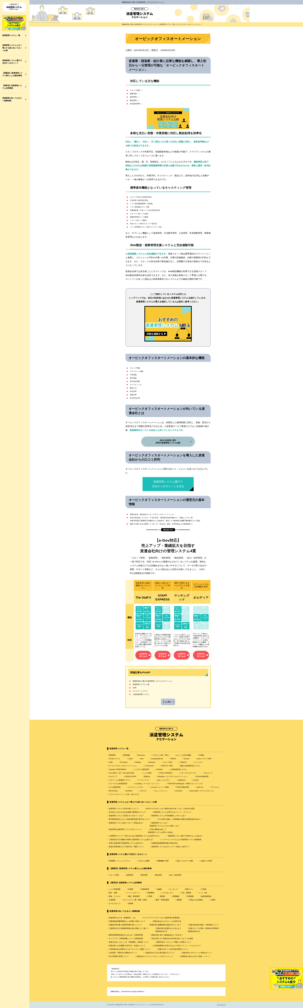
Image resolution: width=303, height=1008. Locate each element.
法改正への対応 (206, 861)
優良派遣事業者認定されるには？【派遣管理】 (126, 935)
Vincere (186, 759)
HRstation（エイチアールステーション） (173, 776)
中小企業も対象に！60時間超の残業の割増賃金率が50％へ (180, 819)
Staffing (138, 762)
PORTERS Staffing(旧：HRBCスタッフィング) (185, 784)
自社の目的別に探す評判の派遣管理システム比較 (168, 441)
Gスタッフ (208, 773)
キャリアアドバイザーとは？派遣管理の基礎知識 (161, 918)
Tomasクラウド (114, 759)
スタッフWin (167, 762)
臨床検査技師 (206, 896)
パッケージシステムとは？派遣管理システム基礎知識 (181, 839)
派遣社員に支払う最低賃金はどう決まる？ (167, 935)
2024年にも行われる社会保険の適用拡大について (127, 812)
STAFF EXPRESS (165, 773)
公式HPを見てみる (143, 655)
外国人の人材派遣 (196, 900)
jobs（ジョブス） (163, 780)
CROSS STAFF (130, 776)
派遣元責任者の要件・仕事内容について (204, 925)
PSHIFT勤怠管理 (182, 787)
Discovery (141, 755)
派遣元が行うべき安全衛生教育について (173, 949)
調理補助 (176, 896)
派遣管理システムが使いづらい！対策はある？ (126, 823)
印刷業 (130, 889)
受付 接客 (114, 893)
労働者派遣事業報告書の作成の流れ (164, 843)
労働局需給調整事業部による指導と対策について (127, 921)
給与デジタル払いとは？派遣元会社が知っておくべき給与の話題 (170, 808)
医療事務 (150, 893)
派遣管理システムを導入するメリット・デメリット (173, 812)
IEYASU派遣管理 (202, 776)
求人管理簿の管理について (119, 956)
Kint (141, 759)
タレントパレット (161, 791)
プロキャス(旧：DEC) (161, 755)
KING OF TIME (167, 766)
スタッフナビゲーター (188, 773)
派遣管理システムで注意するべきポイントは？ (126, 816)
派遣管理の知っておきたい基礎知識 (12, 99)
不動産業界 (145, 889)
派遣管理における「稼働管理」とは (122, 918)
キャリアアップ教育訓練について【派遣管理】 (126, 938)
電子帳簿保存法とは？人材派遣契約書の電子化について (129, 819)
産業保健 (126, 755)
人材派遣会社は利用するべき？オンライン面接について (129, 949)
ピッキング (173, 889)
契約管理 (144, 875)
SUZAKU (129, 791)
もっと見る (167, 702)
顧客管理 (130, 875)
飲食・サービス (114, 896)
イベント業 (203, 893)
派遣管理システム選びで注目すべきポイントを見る (168, 484)
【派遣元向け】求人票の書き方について (160, 953)
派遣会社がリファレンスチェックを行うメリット (154, 956)
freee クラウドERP (204, 759)
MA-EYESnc (113, 791)
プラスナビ (215, 787)
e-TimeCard (149, 766)
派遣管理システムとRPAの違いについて (124, 808)
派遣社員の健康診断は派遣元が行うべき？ (165, 925)
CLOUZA (178, 791)
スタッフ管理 (114, 875)
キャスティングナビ (140, 691)
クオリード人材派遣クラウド (119, 780)
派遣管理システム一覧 (11, 35)
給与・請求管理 (175, 875)
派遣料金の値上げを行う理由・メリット (195, 956)
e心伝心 (196, 780)
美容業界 (112, 755)
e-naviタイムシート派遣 (160, 787)
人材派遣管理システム (141, 694)
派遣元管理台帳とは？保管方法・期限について (126, 847)
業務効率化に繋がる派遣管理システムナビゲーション (143, 2)
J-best (130, 759)
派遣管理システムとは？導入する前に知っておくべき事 (12, 47)
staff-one (200, 787)
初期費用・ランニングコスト (119, 861)
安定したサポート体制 (184, 861)
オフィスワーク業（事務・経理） (135, 900)
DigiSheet (181, 780)
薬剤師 (130, 903)
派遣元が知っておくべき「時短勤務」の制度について (129, 942)
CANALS (183, 762)
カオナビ (143, 791)
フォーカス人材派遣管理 (118, 784)
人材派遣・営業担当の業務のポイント (123, 953)
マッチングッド (144, 780)
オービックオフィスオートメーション (123, 766)
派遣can (147, 776)
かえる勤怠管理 (114, 787)
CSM (134, 688)
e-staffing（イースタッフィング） (147, 784)
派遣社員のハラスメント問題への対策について (173, 942)
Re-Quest (123, 762)
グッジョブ (198, 762)
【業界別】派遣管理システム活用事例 (12, 86)
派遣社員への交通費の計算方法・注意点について (127, 946)
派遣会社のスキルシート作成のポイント (197, 953)
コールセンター (167, 893)
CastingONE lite (157, 759)
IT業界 (149, 896)
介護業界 (112, 900)
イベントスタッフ (133, 893)
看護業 (179, 900)
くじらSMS (147, 773)
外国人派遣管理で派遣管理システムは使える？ (126, 843)
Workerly (152, 762)
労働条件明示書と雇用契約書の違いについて (125, 925)
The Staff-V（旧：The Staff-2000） (122, 773)
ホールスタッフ (114, 903)
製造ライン (189, 889)
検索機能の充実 (163, 861)
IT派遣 (203, 889)
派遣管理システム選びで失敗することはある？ (185, 836)
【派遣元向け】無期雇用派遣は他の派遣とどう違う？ (129, 928)
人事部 (212, 900)
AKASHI (160, 769)
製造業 (162, 896)
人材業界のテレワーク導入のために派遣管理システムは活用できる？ (134, 836)
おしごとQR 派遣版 (183, 755)
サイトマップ (221, 1005)
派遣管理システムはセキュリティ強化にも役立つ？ (170, 847)
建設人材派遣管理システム (190, 766)
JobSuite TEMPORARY (117, 769)
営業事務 (190, 896)
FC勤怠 (201, 755)
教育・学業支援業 (162, 900)
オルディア (113, 776)
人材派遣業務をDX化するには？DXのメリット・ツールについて (177, 946)
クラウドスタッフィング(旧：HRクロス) (124, 794)
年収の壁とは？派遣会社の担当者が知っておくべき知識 (172, 938)
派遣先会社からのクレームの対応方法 (167, 921)
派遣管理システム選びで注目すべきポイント (12, 61)
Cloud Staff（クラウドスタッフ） (202, 791)
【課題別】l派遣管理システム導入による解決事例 (12, 74)
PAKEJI (173, 759)
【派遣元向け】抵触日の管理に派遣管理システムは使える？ (131, 839)
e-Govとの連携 (143, 861)
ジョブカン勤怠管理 (141, 769)
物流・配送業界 (134, 896)
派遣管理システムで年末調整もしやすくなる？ (168, 816)
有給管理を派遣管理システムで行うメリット (125, 829)
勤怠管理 (158, 875)
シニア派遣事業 (114, 889)
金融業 (159, 889)
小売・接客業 (186, 893)
